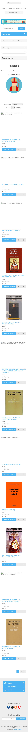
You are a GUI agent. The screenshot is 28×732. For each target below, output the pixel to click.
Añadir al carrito (9, 149)
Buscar (22, 28)
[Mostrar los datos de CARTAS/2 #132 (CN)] (14, 495)
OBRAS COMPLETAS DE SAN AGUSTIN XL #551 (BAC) (11, 418)
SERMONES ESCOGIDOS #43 (11, 230)
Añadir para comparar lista (18, 149)
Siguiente (24, 671)
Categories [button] (6, 34)
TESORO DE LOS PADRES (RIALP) (12, 184)
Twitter (12, 707)
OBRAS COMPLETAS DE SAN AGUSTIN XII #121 (11, 323)
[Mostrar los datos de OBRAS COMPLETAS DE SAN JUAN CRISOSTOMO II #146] (14, 260)
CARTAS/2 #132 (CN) (8, 510)
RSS (15, 707)
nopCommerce (17, 729)
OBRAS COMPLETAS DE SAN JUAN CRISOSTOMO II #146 (13, 276)
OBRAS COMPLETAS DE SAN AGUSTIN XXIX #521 (11, 555)
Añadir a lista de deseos (23, 149)
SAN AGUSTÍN (14, 74)
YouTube (19, 707)
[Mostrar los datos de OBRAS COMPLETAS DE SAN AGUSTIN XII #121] (14, 307)
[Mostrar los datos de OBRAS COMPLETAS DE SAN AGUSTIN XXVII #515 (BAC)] (14, 585)
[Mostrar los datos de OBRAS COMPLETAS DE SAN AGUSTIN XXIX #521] (14, 540)
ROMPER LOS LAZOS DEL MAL (11, 464)
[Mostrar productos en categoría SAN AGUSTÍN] (14, 85)
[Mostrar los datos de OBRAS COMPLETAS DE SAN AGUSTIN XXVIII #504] (14, 125)
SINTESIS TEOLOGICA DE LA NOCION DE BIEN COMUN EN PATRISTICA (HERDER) (14, 370)
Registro (4, 8)
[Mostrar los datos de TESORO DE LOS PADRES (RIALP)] (14, 169)
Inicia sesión (11, 8)
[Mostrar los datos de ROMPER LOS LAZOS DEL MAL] (14, 449)
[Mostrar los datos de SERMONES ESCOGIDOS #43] (14, 215)
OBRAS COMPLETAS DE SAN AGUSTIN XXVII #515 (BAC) (11, 600)
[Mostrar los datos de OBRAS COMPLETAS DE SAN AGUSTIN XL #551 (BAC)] (14, 402)
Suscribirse (21, 719)
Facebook (8, 707)
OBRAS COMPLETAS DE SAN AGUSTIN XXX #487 (11, 647)
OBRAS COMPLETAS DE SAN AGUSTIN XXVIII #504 (11, 140)
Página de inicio (6, 40)
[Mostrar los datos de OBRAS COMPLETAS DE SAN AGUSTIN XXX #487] (14, 632)
